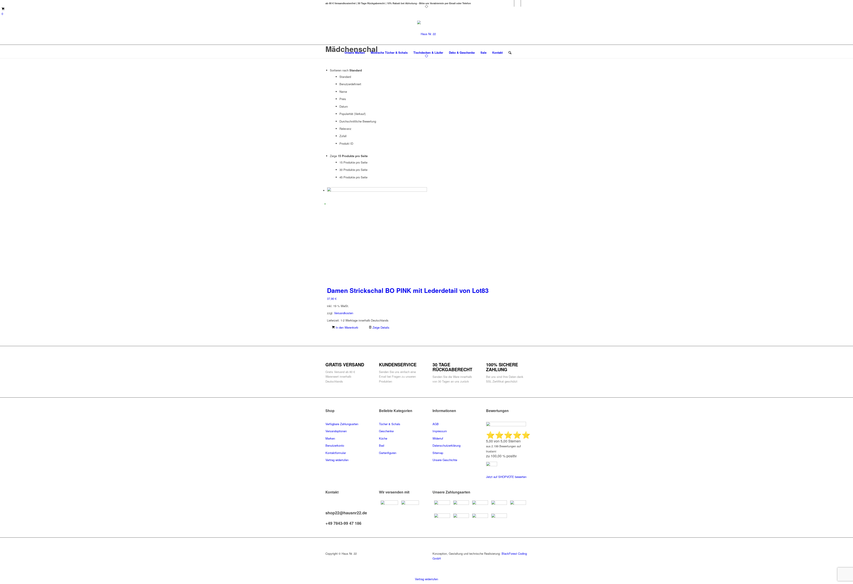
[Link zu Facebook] (511, 3)
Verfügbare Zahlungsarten (341, 424)
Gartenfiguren (387, 453)
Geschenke (386, 431)
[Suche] (508, 52)
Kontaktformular (336, 453)
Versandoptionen (336, 431)
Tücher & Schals (389, 424)
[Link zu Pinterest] (517, 3)
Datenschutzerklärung (446, 445)
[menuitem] (355, 52)
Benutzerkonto (334, 445)
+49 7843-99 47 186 (343, 523)
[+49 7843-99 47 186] (326, 518)
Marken (330, 438)
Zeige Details (380, 327)
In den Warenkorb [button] (346, 327)
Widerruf (437, 438)
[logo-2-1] (426, 34)
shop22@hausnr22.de (346, 513)
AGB (435, 424)
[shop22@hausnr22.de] (326, 508)
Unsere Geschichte (444, 460)
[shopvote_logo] (491, 465)
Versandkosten (343, 313)
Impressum (439, 431)
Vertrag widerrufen (426, 579)
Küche (383, 438)
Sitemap (437, 453)
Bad (381, 445)
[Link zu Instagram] (524, 3)
